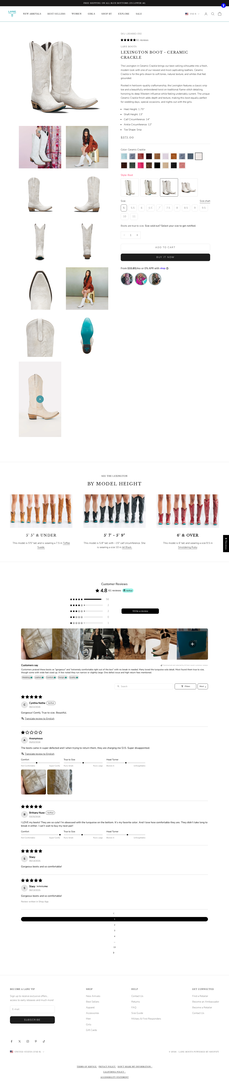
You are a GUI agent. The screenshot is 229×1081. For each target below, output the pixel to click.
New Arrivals (93, 996)
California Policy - (114, 1072)
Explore (123, 14)
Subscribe (32, 1019)
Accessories (92, 1013)
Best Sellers (92, 1001)
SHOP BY (106, 14)
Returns (135, 1001)
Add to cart (165, 247)
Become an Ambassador (205, 1001)
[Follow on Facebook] (11, 1041)
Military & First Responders (146, 1018)
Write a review (140, 611)
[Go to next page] (114, 953)
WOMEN (77, 14)
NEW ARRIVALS (32, 14)
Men (88, 1018)
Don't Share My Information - (135, 1067)
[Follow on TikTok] (43, 1041)
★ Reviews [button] (226, 543)
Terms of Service (87, 1067)
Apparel (90, 1007)
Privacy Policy (107, 1067)
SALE (139, 14)
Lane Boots (129, 46)
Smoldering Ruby (187, 547)
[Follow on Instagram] (27, 1041)
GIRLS (91, 14)
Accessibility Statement (114, 1077)
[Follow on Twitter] (19, 1041)
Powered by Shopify (206, 1052)
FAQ (133, 1007)
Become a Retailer (202, 1007)
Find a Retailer (200, 996)
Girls (88, 1024)
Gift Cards (91, 1030)
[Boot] (130, 187)
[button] (128, 40)
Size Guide (137, 1013)
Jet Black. (127, 547)
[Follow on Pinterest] (35, 1041)
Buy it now (165, 257)
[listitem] (36, 644)
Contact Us (137, 996)
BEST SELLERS (56, 14)
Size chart (205, 201)
